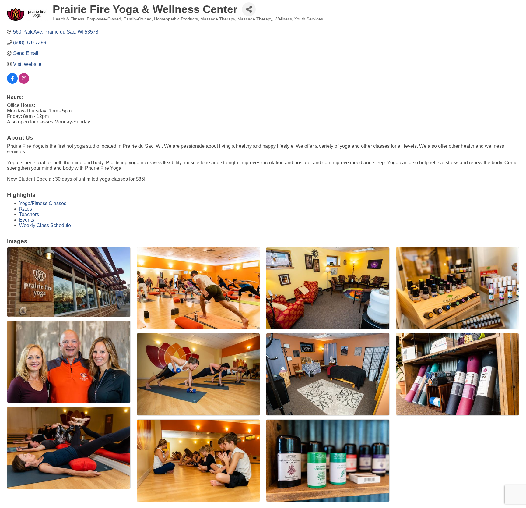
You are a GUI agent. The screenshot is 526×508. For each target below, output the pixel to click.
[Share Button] (249, 9)
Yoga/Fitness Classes (42, 203)
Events (26, 219)
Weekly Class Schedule (45, 225)
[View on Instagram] (24, 82)
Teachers (29, 214)
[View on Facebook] (12, 82)
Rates (25, 208)
